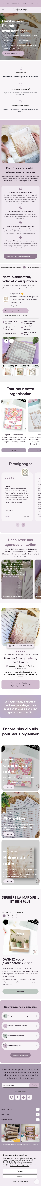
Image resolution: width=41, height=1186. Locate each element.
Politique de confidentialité (19, 1166)
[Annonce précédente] (3, 3)
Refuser (20, 1176)
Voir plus (26, 516)
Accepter (20, 1171)
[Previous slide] (18, 525)
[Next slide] (23, 525)
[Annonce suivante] (37, 3)
